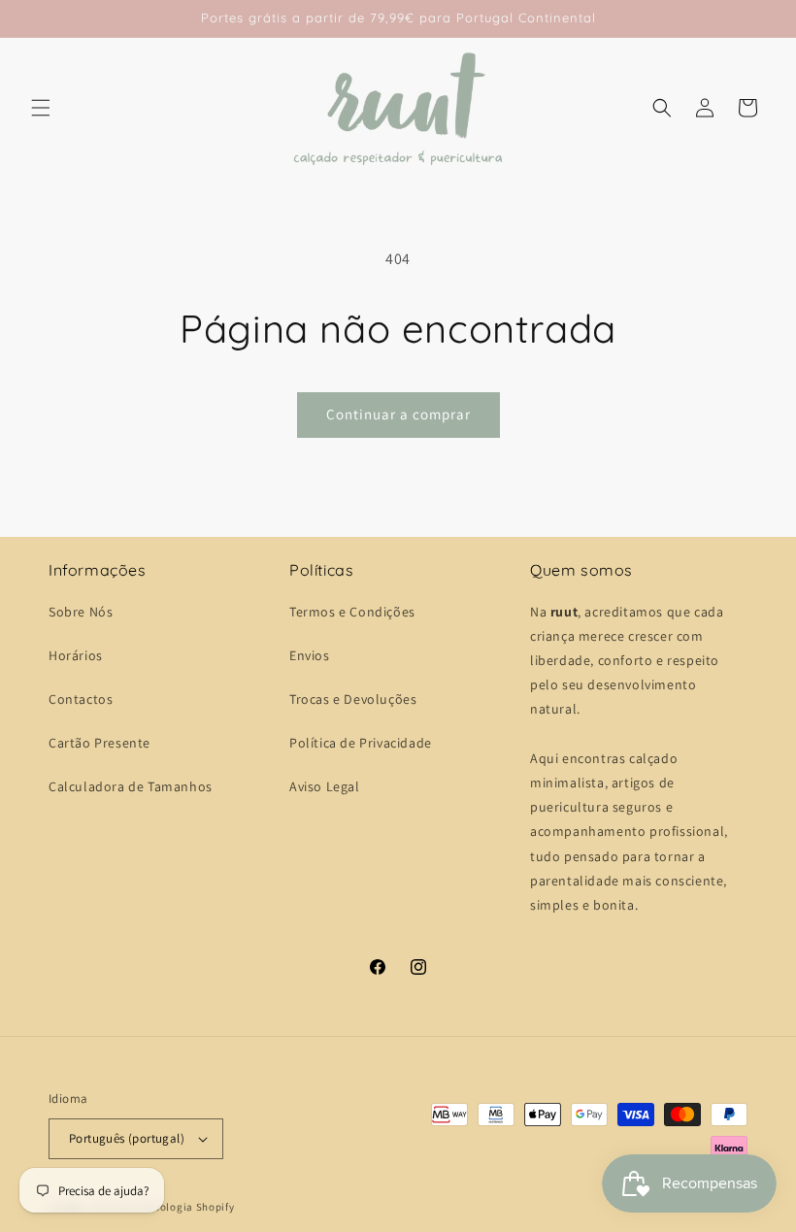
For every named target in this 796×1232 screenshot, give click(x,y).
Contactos (81, 699)
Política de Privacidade (360, 742)
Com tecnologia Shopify (173, 1207)
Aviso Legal (324, 786)
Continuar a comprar (398, 414)
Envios (309, 655)
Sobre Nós (81, 611)
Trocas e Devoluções (352, 699)
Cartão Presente (99, 742)
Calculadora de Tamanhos (131, 786)
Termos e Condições (352, 611)
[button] (40, 107)
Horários (76, 655)
